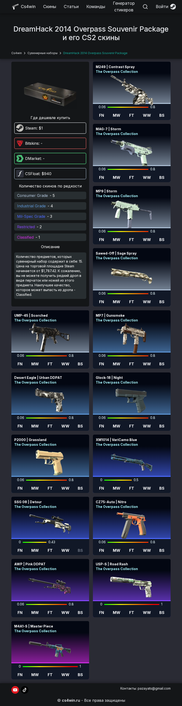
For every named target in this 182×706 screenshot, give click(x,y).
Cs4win (16, 53)
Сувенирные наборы (42, 53)
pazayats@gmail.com (154, 688)
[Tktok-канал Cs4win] (24, 690)
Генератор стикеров (124, 6)
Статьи (71, 6)
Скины (49, 6)
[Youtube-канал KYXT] (15, 690)
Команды (95, 6)
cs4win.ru (71, 700)
